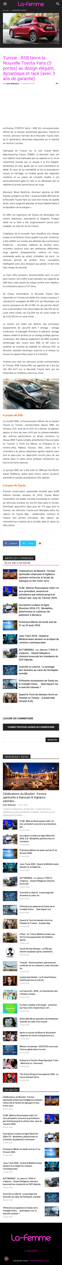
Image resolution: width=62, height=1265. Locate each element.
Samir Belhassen (12, 83)
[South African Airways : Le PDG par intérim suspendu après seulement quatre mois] (10, 952)
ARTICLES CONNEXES (19, 558)
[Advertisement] (31, 105)
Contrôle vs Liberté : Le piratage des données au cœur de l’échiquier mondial (38, 670)
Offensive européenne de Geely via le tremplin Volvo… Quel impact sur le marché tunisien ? (38, 684)
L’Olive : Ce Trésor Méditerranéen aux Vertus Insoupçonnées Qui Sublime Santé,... (37, 937)
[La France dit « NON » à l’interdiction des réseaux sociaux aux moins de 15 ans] (10, 995)
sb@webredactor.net (39, 1260)
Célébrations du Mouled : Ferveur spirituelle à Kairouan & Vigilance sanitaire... (25, 797)
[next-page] (9, 708)
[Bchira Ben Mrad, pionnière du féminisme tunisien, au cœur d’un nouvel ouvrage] (10, 1022)
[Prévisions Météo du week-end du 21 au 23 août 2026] (10, 625)
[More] (40, 543)
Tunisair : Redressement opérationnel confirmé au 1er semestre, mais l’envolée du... (39, 965)
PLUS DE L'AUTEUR (17, 562)
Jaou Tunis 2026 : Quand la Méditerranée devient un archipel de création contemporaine (39, 639)
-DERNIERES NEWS (18, 10)
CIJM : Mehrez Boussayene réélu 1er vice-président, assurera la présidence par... (38, 824)
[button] (5, 4)
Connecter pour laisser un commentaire (31, 727)
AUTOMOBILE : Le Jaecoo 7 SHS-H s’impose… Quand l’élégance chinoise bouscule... (37, 881)
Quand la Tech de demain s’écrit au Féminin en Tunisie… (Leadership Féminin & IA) (38, 698)
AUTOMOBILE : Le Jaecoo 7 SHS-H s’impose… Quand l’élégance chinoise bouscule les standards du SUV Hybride (22, 1181)
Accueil (6, 10)
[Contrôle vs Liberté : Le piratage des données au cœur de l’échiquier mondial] (10, 670)
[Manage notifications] (6, 1258)
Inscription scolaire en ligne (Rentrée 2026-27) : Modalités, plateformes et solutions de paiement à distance (20, 1137)
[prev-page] (4, 708)
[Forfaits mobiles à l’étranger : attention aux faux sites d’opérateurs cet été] (10, 1008)
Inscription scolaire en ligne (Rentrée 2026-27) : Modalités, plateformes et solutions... (37, 839)
